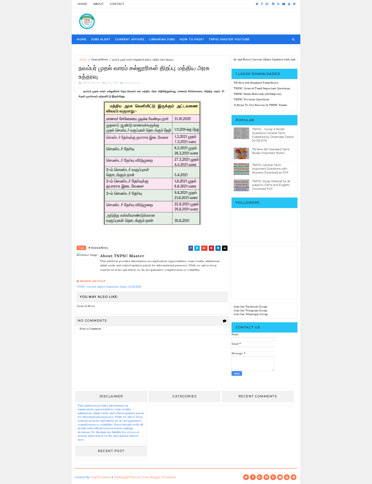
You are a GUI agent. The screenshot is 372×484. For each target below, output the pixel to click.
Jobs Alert (100, 39)
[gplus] (267, 4)
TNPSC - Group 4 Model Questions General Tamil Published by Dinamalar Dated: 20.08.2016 (273, 134)
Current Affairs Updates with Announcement (288, 59)
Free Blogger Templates (159, 477)
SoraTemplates (101, 477)
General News (99, 59)
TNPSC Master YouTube (229, 39)
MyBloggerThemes (127, 477)
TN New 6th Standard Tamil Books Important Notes (270, 151)
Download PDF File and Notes (238, 59)
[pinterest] (294, 4)
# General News (98, 247)
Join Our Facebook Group (250, 306)
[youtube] (289, 4)
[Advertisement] (264, 272)
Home (82, 4)
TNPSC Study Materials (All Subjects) (257, 94)
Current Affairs (129, 39)
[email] (283, 4)
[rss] (278, 4)
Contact (117, 4)
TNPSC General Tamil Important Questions (262, 88)
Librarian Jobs (162, 39)
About (98, 4)
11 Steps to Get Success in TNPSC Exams (260, 105)
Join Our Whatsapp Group (251, 314)
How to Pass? (192, 39)
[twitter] (257, 4)
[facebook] (262, 4)
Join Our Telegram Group (250, 310)
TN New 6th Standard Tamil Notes (256, 82)
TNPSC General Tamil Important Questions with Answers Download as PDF (270, 168)
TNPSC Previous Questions (251, 99)
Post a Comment (90, 328)
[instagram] (273, 4)
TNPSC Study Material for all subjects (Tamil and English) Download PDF (271, 185)
